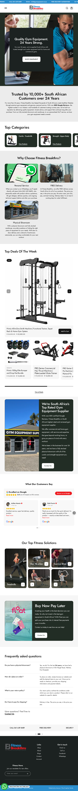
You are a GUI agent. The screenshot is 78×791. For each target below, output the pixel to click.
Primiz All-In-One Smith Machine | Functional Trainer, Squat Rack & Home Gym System (29, 330)
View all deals (39, 392)
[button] (6, 8)
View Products (23, 144)
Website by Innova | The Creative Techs (61, 788)
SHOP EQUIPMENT (31, 59)
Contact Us (48, 466)
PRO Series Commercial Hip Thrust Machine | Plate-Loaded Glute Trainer (46, 370)
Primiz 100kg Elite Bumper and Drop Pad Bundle (17, 372)
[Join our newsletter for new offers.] (27, 773)
